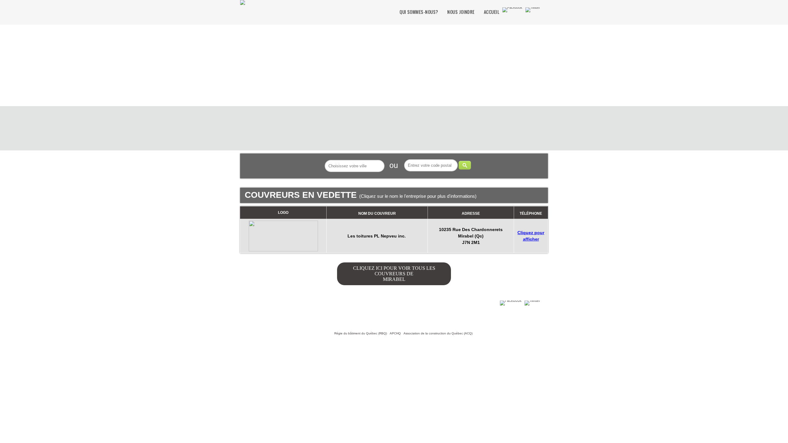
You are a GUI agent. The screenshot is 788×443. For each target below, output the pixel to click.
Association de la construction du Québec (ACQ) (438, 333)
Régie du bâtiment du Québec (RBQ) (360, 333)
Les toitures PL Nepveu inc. (377, 235)
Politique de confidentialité (302, 312)
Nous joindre (460, 12)
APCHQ (395, 333)
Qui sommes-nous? (419, 12)
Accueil (491, 12)
